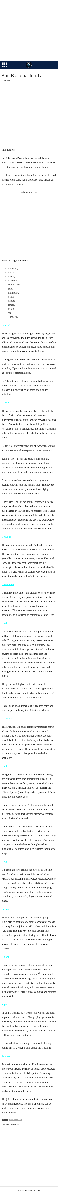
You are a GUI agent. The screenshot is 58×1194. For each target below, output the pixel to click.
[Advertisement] (29, 30)
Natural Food (15, 1120)
